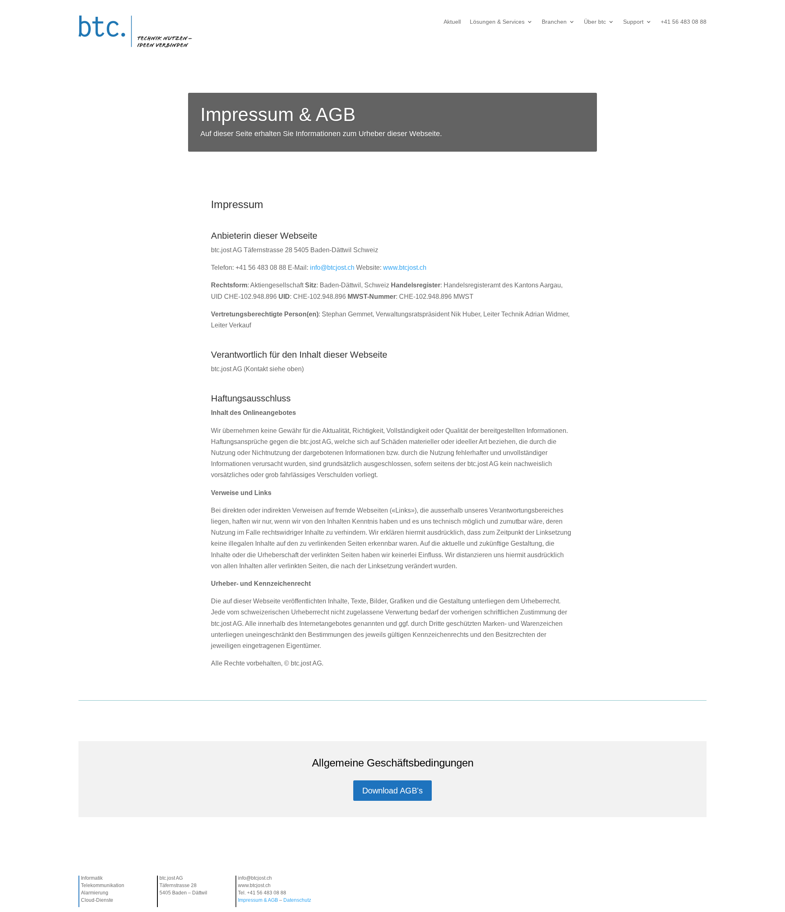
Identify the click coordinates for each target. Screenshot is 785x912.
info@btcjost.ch (332, 267)
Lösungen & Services (497, 22)
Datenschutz (297, 900)
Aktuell (452, 22)
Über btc (595, 22)
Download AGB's (392, 790)
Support (633, 22)
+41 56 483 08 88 (683, 22)
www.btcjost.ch (404, 267)
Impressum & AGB (258, 900)
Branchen (554, 22)
